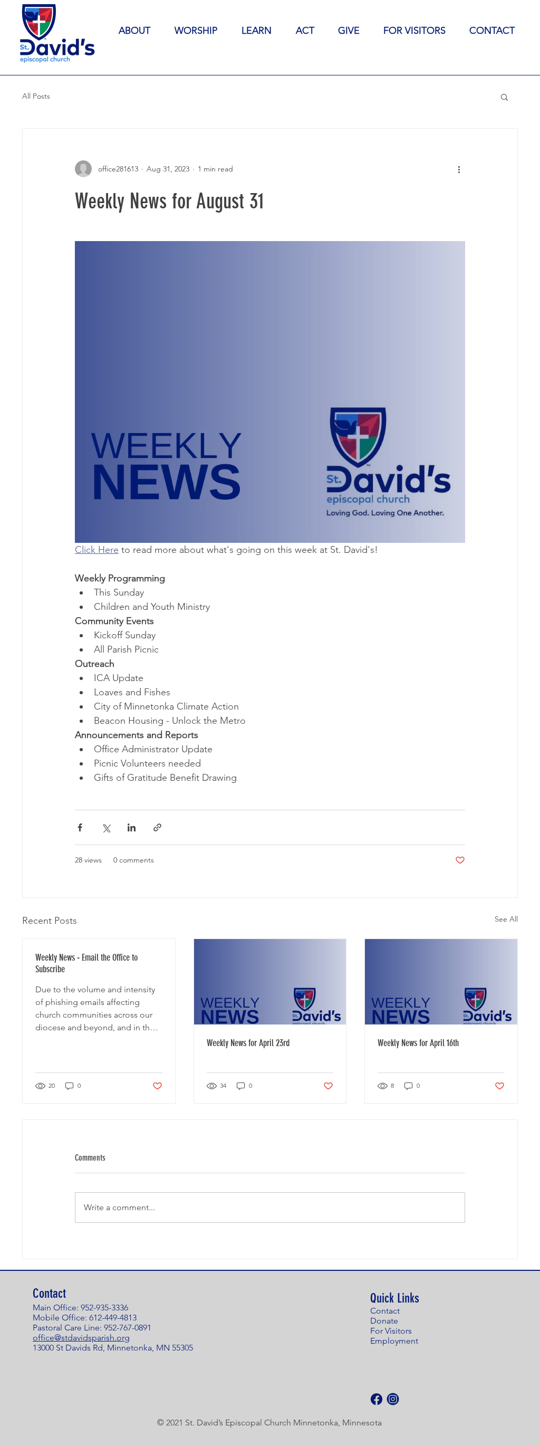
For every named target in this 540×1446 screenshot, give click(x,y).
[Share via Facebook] (80, 827)
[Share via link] (157, 827)
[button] (504, 96)
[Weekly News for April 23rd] (270, 981)
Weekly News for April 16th (418, 1043)
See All (506, 919)
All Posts (36, 96)
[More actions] (458, 168)
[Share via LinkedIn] (132, 827)
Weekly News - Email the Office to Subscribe (86, 963)
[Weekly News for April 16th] (441, 981)
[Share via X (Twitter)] (106, 827)
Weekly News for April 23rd (248, 1043)
